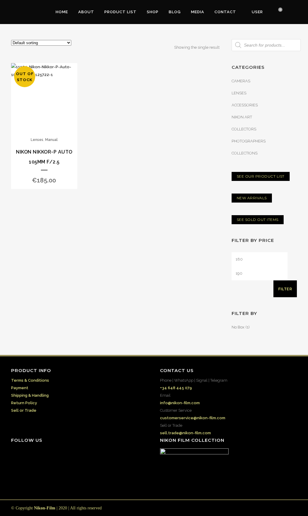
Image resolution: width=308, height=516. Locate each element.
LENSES (239, 93)
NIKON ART (242, 117)
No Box (238, 327)
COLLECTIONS (244, 153)
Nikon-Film (44, 508)
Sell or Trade (23, 410)
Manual (51, 140)
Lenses (37, 140)
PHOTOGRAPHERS (249, 141)
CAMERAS (241, 81)
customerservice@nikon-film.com (192, 418)
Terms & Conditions (30, 380)
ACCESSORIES (245, 105)
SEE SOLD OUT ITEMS (258, 219)
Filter (285, 289)
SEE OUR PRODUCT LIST (261, 176)
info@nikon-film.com (180, 403)
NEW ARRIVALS (252, 198)
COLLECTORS (244, 129)
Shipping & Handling (30, 395)
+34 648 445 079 (176, 388)
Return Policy (24, 403)
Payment (19, 388)
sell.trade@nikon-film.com (185, 433)
